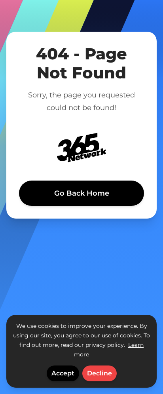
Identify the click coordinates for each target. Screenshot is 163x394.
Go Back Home (81, 193)
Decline (99, 373)
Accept (62, 373)
